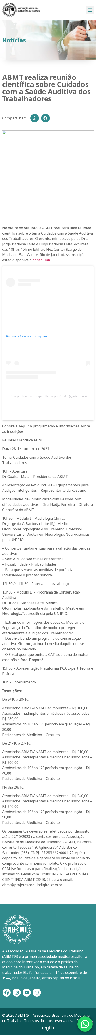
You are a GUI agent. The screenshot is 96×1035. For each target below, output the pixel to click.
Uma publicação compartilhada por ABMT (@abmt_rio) (48, 396)
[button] (90, 10)
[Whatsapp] (36, 992)
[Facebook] (6, 992)
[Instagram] (16, 992)
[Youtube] (26, 992)
